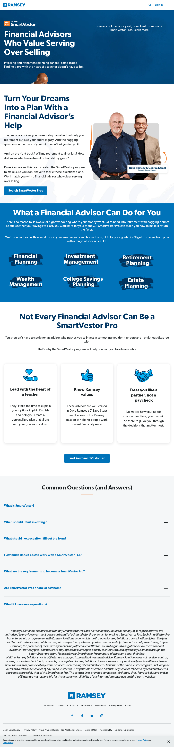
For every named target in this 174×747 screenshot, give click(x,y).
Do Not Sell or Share (71, 730)
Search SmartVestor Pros (25, 190)
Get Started (48, 705)
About (128, 705)
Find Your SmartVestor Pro (87, 458)
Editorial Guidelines (124, 730)
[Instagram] (101, 715)
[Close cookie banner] (168, 741)
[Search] (149, 4)
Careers (61, 705)
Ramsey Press (115, 705)
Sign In (159, 5)
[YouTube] (91, 715)
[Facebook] (72, 715)
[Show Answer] (166, 506)
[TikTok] (82, 715)
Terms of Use (8, 743)
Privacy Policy (142, 740)
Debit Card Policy (11, 730)
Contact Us (72, 705)
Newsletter (86, 705)
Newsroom (100, 705)
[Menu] (167, 4)
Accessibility (106, 730)
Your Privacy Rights (49, 730)
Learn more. (142, 30)
